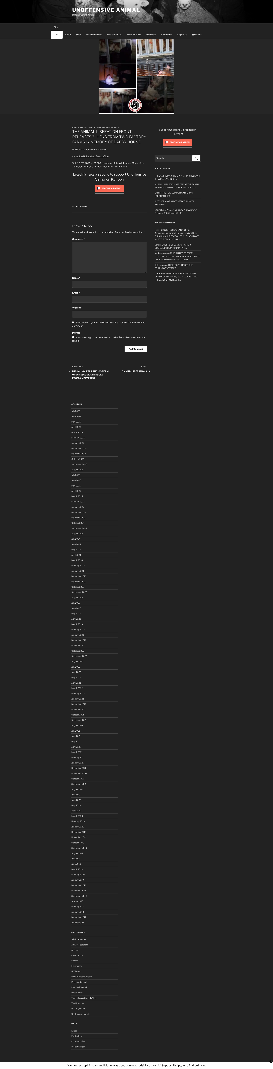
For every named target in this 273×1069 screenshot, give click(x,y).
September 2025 (79, 464)
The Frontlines (77, 1003)
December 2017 (78, 917)
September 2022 (79, 656)
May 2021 (75, 741)
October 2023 (77, 587)
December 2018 (78, 885)
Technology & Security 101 (83, 998)
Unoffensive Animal (106, 10)
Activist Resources (79, 944)
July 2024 (75, 539)
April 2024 (76, 555)
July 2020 (75, 794)
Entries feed (76, 1036)
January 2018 (77, 912)
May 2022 (76, 677)
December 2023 (78, 576)
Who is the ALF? (114, 34)
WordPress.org (78, 1046)
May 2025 (76, 485)
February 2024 (78, 565)
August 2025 (77, 469)
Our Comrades (134, 34)
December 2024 (78, 512)
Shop (78, 34)
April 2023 (76, 619)
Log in (74, 1031)
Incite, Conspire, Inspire (81, 976)
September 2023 (79, 592)
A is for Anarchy (78, 939)
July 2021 (75, 731)
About (68, 34)
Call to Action (77, 955)
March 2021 (76, 752)
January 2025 (77, 507)
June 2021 (76, 736)
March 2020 (77, 816)
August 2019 (77, 853)
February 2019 (78, 874)
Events (74, 960)
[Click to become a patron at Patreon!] (109, 192)
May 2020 (76, 805)
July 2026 (75, 411)
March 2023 (77, 624)
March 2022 (77, 688)
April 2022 (76, 683)
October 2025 (77, 459)
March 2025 (77, 496)
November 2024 (79, 517)
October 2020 (77, 778)
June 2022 (76, 672)
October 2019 (77, 842)
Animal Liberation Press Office (92, 156)
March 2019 (77, 869)
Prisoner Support (94, 34)
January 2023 (77, 635)
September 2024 (79, 528)
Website (76, 307)
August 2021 (77, 725)
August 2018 (77, 901)
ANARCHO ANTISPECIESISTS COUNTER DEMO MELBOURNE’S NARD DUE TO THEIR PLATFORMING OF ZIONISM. (177, 256)
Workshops (151, 34)
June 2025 (76, 480)
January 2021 (77, 762)
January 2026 (77, 443)
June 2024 (76, 544)
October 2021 (77, 714)
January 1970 (77, 922)
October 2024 (77, 523)
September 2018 (79, 896)
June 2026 (76, 416)
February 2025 (78, 501)
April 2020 (76, 810)
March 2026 (77, 432)
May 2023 (76, 613)
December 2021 (78, 704)
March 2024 (77, 560)
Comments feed (78, 1041)
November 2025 (79, 453)
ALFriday (75, 950)
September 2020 (79, 784)
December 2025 (78, 448)
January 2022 (77, 699)
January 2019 (77, 880)
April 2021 (76, 747)
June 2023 (76, 608)
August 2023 (77, 597)
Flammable (76, 966)
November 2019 (78, 837)
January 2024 (77, 571)
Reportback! (76, 992)
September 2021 (79, 720)
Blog (56, 27)
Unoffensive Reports (80, 1014)
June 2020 (76, 800)
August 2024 (77, 533)
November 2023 (79, 581)
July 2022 (75, 667)
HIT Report (82, 207)
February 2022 (78, 693)
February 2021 (77, 757)
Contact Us (166, 34)
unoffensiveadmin (108, 128)
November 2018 (78, 890)
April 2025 (76, 491)
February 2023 (78, 629)
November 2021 (78, 709)
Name (76, 278)
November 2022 (78, 645)
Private (76, 332)
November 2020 (79, 773)
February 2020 (78, 821)
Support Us (182, 34)
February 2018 (78, 906)
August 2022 (77, 661)
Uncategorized (78, 1008)
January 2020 (77, 826)
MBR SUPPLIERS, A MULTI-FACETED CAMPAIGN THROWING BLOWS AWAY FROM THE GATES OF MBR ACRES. (176, 276)
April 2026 (76, 427)
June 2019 (76, 864)
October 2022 (77, 651)
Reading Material (79, 987)
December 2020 (79, 768)
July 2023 (75, 603)
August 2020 (77, 789)
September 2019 (79, 848)
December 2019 (78, 832)
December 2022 (78, 640)
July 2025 (75, 475)
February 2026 (78, 437)
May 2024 (76, 549)
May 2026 (76, 422)
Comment (78, 239)
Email (76, 292)
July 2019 (75, 858)
